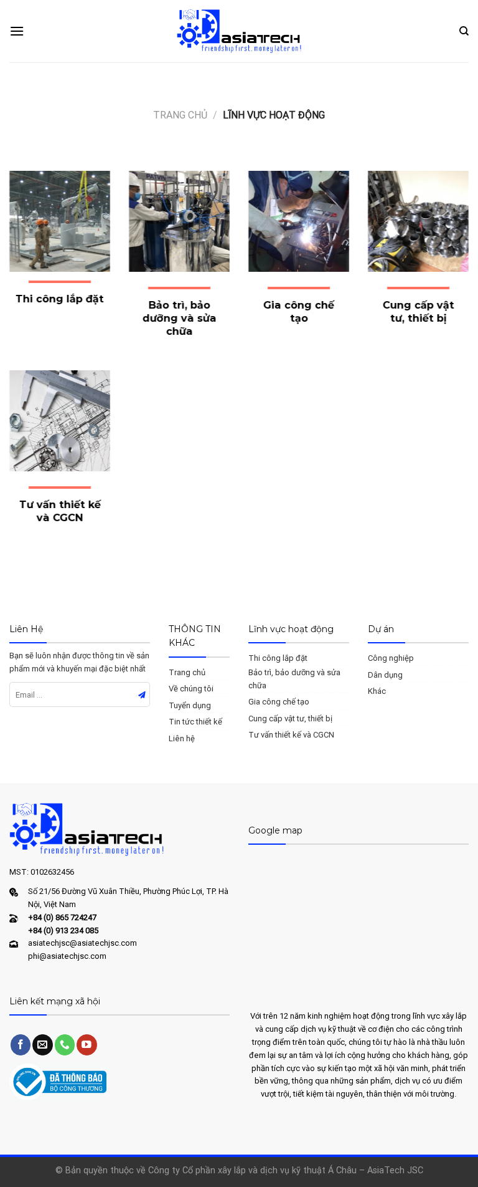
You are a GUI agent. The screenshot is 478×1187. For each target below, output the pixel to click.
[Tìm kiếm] (464, 31)
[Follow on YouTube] (87, 1044)
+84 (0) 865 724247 (62, 917)
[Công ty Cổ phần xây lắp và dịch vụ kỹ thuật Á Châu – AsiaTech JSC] (239, 31)
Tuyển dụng (190, 705)
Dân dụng (385, 675)
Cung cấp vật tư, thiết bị (290, 718)
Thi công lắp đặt (277, 658)
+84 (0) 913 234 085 (63, 930)
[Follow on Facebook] (21, 1044)
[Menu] (16, 31)
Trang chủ (180, 115)
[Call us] (65, 1044)
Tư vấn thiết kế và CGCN (291, 734)
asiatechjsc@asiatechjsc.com (82, 943)
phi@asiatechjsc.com (67, 956)
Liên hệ (182, 738)
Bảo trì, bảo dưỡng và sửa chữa (294, 679)
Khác (377, 691)
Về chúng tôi (191, 688)
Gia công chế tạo (278, 701)
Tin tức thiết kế (195, 721)
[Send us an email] (42, 1044)
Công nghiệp (391, 658)
